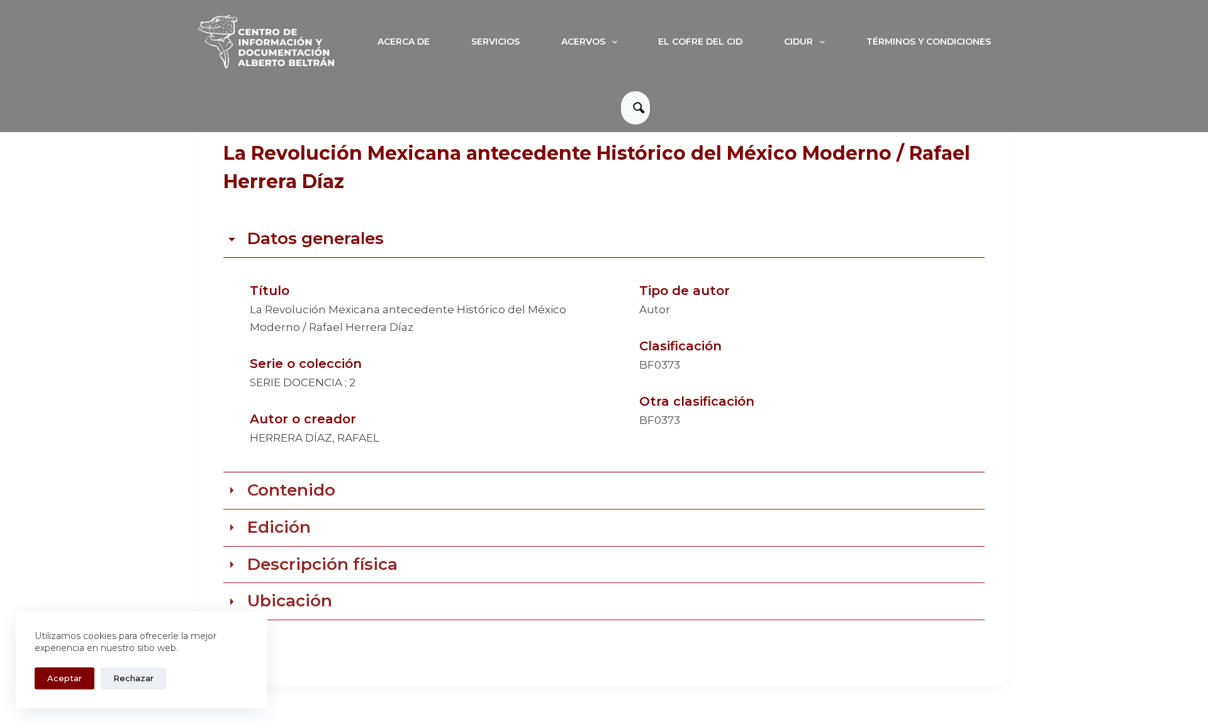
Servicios (495, 41)
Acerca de (404, 41)
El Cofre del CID (700, 41)
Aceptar (64, 678)
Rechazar (133, 678)
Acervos (583, 41)
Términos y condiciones (928, 41)
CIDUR (798, 41)
